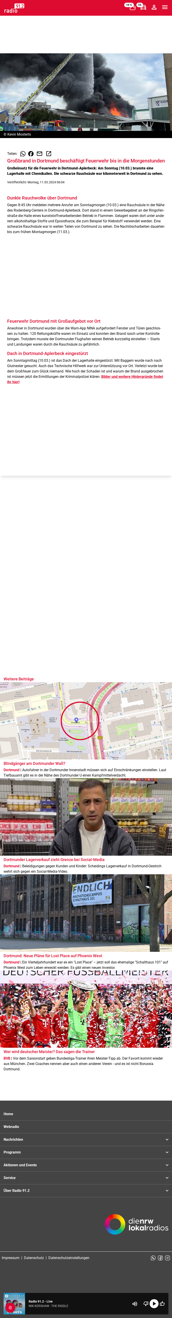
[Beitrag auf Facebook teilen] (31, 153)
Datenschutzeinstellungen (68, 1258)
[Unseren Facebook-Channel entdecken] (160, 1258)
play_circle (154, 1303)
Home (8, 1114)
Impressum (10, 1258)
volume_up (135, 1304)
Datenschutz (34, 1258)
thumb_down (146, 1303)
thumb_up (162, 1303)
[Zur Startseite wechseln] (14, 8)
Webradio (11, 1127)
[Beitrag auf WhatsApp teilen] (23, 153)
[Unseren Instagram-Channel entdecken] (167, 1258)
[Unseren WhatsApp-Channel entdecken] (153, 1258)
